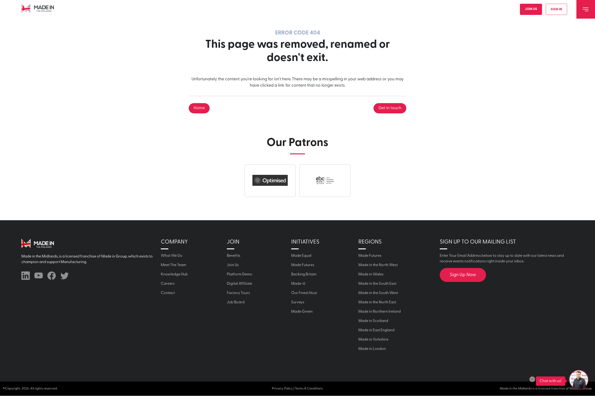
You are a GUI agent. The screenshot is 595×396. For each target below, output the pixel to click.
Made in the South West (378, 293)
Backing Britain (304, 274)
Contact (168, 293)
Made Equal (301, 256)
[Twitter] (64, 276)
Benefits (233, 256)
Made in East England (376, 330)
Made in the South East (377, 284)
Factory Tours (238, 293)
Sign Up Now (463, 275)
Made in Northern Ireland (379, 312)
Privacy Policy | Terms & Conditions (297, 388)
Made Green (302, 312)
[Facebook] (51, 276)
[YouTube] (38, 276)
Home (199, 108)
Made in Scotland (373, 321)
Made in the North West (378, 265)
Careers (168, 284)
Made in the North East (377, 302)
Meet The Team (173, 265)
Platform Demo (239, 274)
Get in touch (389, 108)
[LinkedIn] (25, 276)
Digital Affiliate (239, 284)
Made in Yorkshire (373, 340)
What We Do (171, 256)
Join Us (531, 9)
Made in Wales (370, 274)
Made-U (298, 284)
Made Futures (302, 265)
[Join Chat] (578, 379)
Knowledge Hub (174, 274)
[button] (532, 379)
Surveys (297, 302)
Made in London (372, 349)
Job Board (236, 302)
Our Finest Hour (304, 293)
